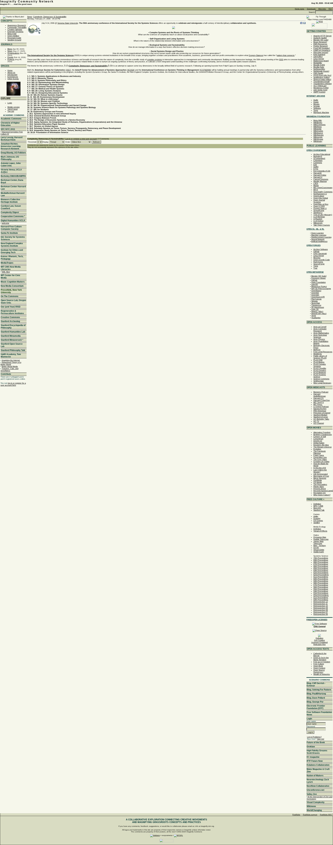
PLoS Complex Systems (319, 365)
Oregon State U (320, 208)
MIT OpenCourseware (322, 188)
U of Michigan (319, 217)
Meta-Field (11, 34)
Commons (317, 163)
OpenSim (315, 295)
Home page (299, 9)
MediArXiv (317, 354)
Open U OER (319, 206)
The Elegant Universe (322, 447)
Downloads (311, 9)
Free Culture (318, 664)
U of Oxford (318, 221)
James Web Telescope (318, 542)
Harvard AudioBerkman (319, 395)
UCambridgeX (319, 158)
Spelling (316, 523)
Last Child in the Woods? (320, 471)
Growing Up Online (321, 461)
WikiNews (317, 127)
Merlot (316, 185)
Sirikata (314, 301)
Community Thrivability (17, 27)
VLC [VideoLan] (319, 86)
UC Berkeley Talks (321, 419)
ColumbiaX (317, 160)
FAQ (330, 9)
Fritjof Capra (318, 455)
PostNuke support (310, 815)
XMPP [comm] (319, 92)
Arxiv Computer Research (320, 330)
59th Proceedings (320, 581)
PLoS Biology (319, 362)
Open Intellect (13, 36)
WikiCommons (319, 125)
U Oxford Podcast (321, 406)
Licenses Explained (319, 642)
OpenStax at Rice (320, 204)
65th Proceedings (320, 568)
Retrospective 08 (320, 610)
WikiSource (318, 133)
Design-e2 (317, 441)
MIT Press (317, 404)
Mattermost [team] (321, 61)
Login (9, 103)
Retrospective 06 (320, 614)
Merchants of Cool (321, 476)
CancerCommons (320, 179)
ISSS (281, 59)
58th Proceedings (320, 583)
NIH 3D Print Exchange (321, 289)
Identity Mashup (320, 181)
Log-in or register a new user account (81, 139)
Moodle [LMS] (319, 65)
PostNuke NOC (326, 815)
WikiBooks (317, 122)
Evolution (317, 449)
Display (45, 142)
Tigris (315, 266)
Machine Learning (318, 235)
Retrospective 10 (320, 606)
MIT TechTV (318, 402)
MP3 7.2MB (318, 506)
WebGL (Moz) (317, 311)
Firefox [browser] (320, 46)
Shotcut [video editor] (322, 79)
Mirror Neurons (319, 478)
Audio (315, 100)
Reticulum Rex (319, 644)
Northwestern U (320, 194)
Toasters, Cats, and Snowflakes (9, 369)
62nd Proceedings (321, 575)
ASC (68, 70)
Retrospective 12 (320, 602)
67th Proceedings (320, 564)
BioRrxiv (317, 350)
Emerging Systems (15, 32)
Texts (315, 110)
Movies (316, 104)
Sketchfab (315, 303)
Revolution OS (319, 493)
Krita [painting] (319, 54)
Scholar (316, 106)
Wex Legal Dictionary (322, 383)
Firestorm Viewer (318, 278)
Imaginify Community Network (27, 1)
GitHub (316, 251)
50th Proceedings (320, 600)
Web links (322, 9)
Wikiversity (318, 137)
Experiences (12, 77)
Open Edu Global (320, 198)
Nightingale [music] (321, 71)
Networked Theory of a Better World (11, 363)
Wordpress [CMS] (320, 88)
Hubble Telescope (320, 539)
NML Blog (6, 272)
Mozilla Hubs (318, 67)
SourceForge (319, 264)
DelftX (315, 167)
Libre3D (314, 284)
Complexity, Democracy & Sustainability (49, 17)
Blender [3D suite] (320, 40)
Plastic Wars (318, 486)
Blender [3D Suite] (318, 276)
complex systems (154, 59)
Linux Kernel (318, 59)
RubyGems (318, 262)
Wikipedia (317, 129)
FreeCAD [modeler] (321, 48)
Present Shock (319, 489)
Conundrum (318, 439)
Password (310, 726)
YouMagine (316, 318)
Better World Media (10, 366)
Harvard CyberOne (321, 400)
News (9, 51)
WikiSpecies (318, 135)
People (10, 57)
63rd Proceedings (320, 573)
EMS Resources (320, 44)
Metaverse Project (319, 286)
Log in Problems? (314, 737)
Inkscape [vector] (320, 52)
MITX (315, 190)
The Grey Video (320, 459)
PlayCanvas (316, 299)
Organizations (13, 53)
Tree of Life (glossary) (322, 215)
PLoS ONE (318, 360)
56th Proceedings (320, 587)
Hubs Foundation (318, 282)
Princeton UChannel (321, 413)
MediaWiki (317, 63)
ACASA (131, 70)
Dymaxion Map (319, 537)
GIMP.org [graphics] (321, 50)
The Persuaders (320, 484)
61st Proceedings (320, 577)
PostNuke (296, 815)
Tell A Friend (12, 109)
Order (67, 142)
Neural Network (318, 239)
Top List (10, 111)
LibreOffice (318, 57)
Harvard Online (319, 175)
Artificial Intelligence (319, 241)
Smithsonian (318, 381)
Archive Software (320, 249)
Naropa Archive (319, 409)
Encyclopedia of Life (321, 171)
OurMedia (317, 480)
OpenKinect (316, 291)
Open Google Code (321, 260)
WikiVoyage (318, 139)
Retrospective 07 (320, 612)
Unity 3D (315, 309)
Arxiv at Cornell (319, 327)
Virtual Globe (318, 550)
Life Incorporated (320, 474)
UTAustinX (317, 219)
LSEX (315, 183)
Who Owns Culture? (321, 495)
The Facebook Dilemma (319, 452)
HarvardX (317, 173)
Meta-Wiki (317, 120)
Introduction (12, 75)
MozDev (317, 258)
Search (312, 12)
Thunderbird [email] (321, 82)
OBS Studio (318, 73)
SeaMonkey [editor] (321, 77)
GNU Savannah (320, 253)
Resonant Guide (14, 38)
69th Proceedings (320, 560)
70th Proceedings (320, 558)
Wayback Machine (321, 112)
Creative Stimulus (14, 29)
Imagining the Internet (11, 360)
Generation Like (320, 457)
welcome (5, 223)
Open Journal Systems (319, 201)
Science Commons (321, 379)
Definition (317, 504)
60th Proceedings (320, 579)
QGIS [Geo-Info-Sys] (322, 75)
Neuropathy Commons (322, 192)
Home (9, 70)
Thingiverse (316, 305)
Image (316, 102)
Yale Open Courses (321, 225)
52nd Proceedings (321, 595)
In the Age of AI (319, 468)
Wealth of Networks (321, 674)
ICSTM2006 (205, 70)
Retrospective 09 (320, 608)
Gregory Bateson (256, 55)
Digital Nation (318, 443)
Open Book (318, 666)
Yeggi (313, 316)
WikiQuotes (318, 131)
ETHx (315, 169)
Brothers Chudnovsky (322, 434)
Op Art (316, 548)
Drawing (316, 518)
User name (311, 721)
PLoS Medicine (319, 372)
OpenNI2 (315, 293)
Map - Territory (319, 545)
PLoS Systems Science (319, 376)
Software (317, 108)
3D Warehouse (317, 307)
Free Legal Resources (322, 352)
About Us (11, 72)
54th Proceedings (320, 591)
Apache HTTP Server (322, 36)
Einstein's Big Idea (321, 445)
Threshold (32, 142)
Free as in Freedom (321, 662)
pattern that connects (285, 55)
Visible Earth (318, 552)
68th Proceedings (320, 562)
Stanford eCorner (320, 417)
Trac (315, 268)
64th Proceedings (320, 570)
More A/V (317, 508)
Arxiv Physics (319, 339)
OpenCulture (318, 196)
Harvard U (317, 177)
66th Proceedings (320, 566)
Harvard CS (318, 398)
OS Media (317, 482)
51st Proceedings (320, 598)
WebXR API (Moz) (319, 313)
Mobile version (13, 107)
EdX (315, 165)
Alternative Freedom (321, 432)
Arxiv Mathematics (321, 333)
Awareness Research (16, 25)
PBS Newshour (319, 411)
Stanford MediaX (320, 415)
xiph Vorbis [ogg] (320, 90)
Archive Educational (321, 154)
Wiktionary (317, 141)
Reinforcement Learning (321, 237)
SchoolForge (318, 210)
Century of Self (319, 437)
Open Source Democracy (319, 671)
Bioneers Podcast (320, 392)
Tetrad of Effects (320, 531)
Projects (10, 59)
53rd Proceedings (320, 593)
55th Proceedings (320, 589)
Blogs (9, 49)
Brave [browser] (320, 42)
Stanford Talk (319, 510)
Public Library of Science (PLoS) (320, 357)
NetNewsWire (319, 69)
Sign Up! (320, 739)
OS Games (318, 520)
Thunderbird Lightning (322, 84)
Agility (315, 516)
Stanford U (317, 213)
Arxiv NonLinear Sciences (320, 336)
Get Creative (319, 640)
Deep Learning (317, 233)
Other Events (13, 79)
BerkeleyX (317, 156)
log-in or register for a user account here (13, 384)
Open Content (319, 668)
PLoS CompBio (319, 368)
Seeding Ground (14, 40)
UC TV (316, 421)
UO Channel (318, 423)
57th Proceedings (320, 585)
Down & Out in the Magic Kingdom (321, 659)
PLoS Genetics (319, 370)
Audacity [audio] (320, 38)
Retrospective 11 (320, 604)
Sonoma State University (67, 23)
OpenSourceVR (318, 297)
